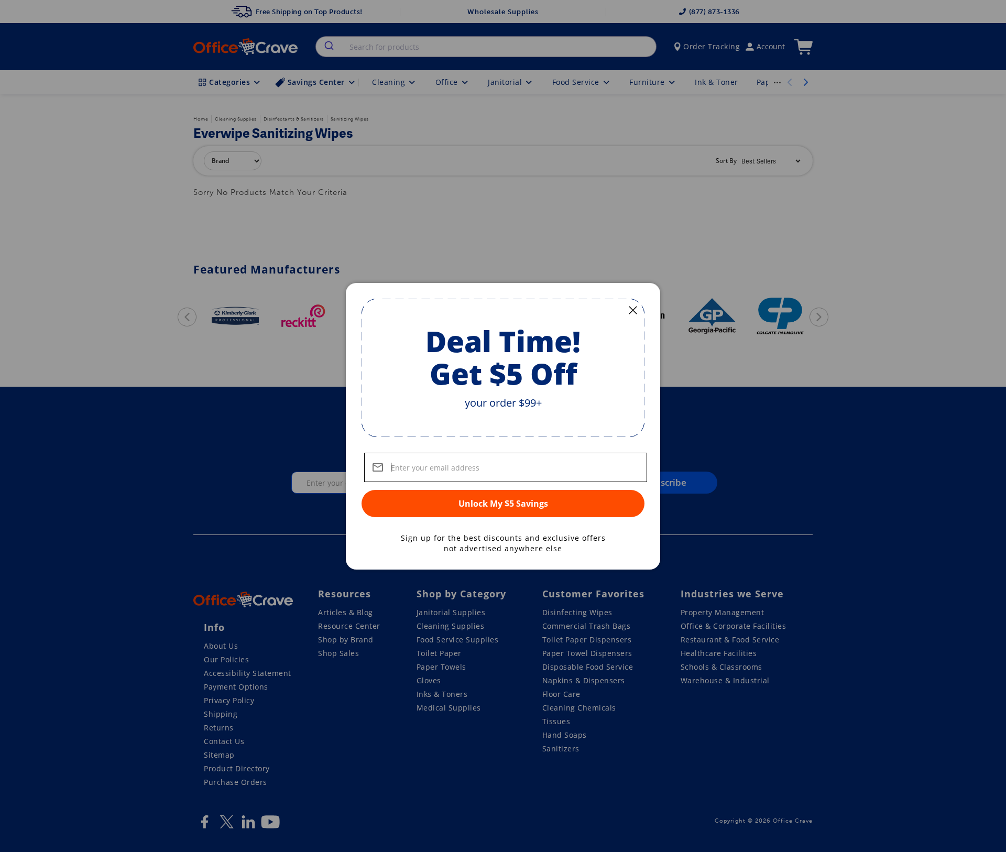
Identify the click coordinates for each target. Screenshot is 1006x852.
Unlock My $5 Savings (503, 503)
